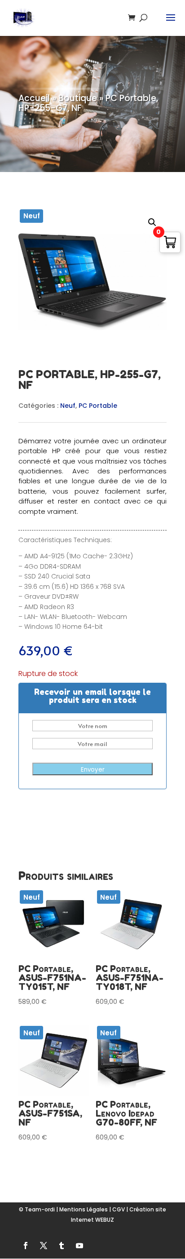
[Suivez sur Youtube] (79, 1245)
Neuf (67, 405)
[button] (152, 222)
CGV (118, 1209)
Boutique (77, 98)
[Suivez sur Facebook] (25, 1245)
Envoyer (93, 769)
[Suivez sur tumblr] (61, 1245)
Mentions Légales (83, 1209)
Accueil (34, 98)
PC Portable (98, 405)
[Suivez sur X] (43, 1245)
